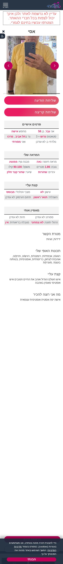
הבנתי (31, 559)
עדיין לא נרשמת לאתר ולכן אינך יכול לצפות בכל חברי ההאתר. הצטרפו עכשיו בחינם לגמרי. (31, 18)
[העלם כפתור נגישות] (3, 31)
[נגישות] (2, 36)
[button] (54, 66)
